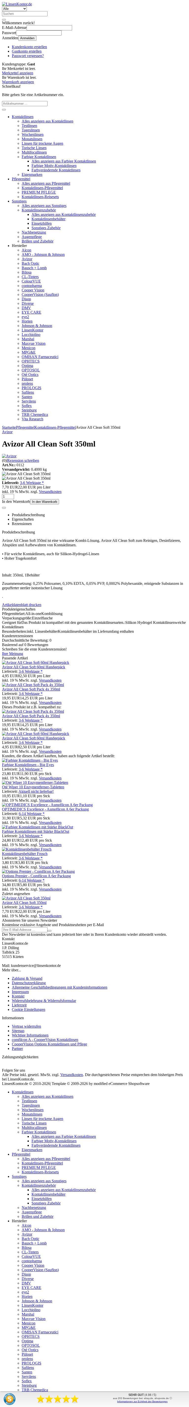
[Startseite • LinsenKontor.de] (17, 4)
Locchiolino (31, 334)
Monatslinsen (32, 139)
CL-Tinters (30, 277)
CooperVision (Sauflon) (40, 294)
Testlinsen (29, 125)
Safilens (28, 392)
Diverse (28, 303)
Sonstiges (19, 201)
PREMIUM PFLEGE (39, 192)
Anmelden (27, 38)
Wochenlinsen (33, 134)
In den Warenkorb (44, 502)
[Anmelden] (49, 931)
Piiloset (27, 379)
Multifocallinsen (34, 152)
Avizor (27, 259)
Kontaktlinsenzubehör (39, 210)
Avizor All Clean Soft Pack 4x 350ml (31, 689)
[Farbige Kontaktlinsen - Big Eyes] (30, 760)
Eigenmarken (32, 174)
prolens (27, 383)
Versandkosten (50, 491)
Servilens (29, 401)
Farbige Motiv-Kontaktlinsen (54, 165)
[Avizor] (9, 456)
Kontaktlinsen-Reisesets (40, 197)
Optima (27, 366)
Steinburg (29, 410)
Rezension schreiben (23, 460)
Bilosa (27, 272)
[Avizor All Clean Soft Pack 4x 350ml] (33, 685)
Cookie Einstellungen (28, 1009)
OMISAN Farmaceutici (40, 357)
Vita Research (32, 419)
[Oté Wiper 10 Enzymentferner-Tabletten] (35, 782)
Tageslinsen (31, 130)
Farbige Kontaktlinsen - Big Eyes (28, 765)
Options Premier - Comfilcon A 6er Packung (36, 876)
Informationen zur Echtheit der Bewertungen (142, 1401)
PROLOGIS (31, 388)
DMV (26, 308)
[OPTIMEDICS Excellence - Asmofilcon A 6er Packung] (47, 805)
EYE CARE (31, 312)
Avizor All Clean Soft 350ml (24, 902)
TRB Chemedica (35, 414)
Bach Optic (30, 263)
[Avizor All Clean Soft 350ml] (26, 898)
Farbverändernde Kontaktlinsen (56, 170)
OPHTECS (31, 361)
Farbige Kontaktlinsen (39, 157)
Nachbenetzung (34, 232)
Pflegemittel (21, 179)
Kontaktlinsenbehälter (48, 219)
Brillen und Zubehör (37, 241)
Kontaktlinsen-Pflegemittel (42, 188)
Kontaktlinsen (22, 117)
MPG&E (29, 352)
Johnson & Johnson (37, 326)
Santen (27, 397)
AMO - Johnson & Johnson (43, 254)
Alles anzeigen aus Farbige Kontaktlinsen (64, 161)
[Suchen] (4, 19)
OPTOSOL (31, 370)
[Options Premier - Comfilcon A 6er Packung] (38, 871)
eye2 (25, 317)
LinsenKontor (32, 330)
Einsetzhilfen (42, 223)
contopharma (32, 286)
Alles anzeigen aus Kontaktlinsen (47, 121)
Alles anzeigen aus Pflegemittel (46, 183)
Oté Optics (30, 374)
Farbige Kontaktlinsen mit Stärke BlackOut (35, 831)
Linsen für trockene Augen (42, 143)
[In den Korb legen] (4, 109)
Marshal (28, 339)
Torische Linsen (34, 148)
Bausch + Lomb (34, 268)
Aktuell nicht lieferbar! (36, 791)
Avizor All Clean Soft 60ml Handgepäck (33, 667)
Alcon (26, 250)
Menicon (28, 348)
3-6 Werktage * (32, 483)
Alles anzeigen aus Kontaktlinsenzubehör (64, 214)
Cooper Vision (33, 290)
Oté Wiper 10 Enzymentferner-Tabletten (33, 787)
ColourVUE (31, 281)
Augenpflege (32, 237)
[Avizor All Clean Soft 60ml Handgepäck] (35, 662)
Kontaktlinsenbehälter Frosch (24, 854)
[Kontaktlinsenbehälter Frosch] (26, 849)
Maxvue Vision (34, 343)
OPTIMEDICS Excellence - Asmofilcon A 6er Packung (45, 809)
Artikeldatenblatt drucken (21, 605)
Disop (26, 299)
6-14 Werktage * (32, 814)
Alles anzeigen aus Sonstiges (44, 206)
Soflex (27, 406)
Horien (27, 321)
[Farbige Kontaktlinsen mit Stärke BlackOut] (37, 827)
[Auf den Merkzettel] (4, 508)
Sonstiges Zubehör (46, 228)
